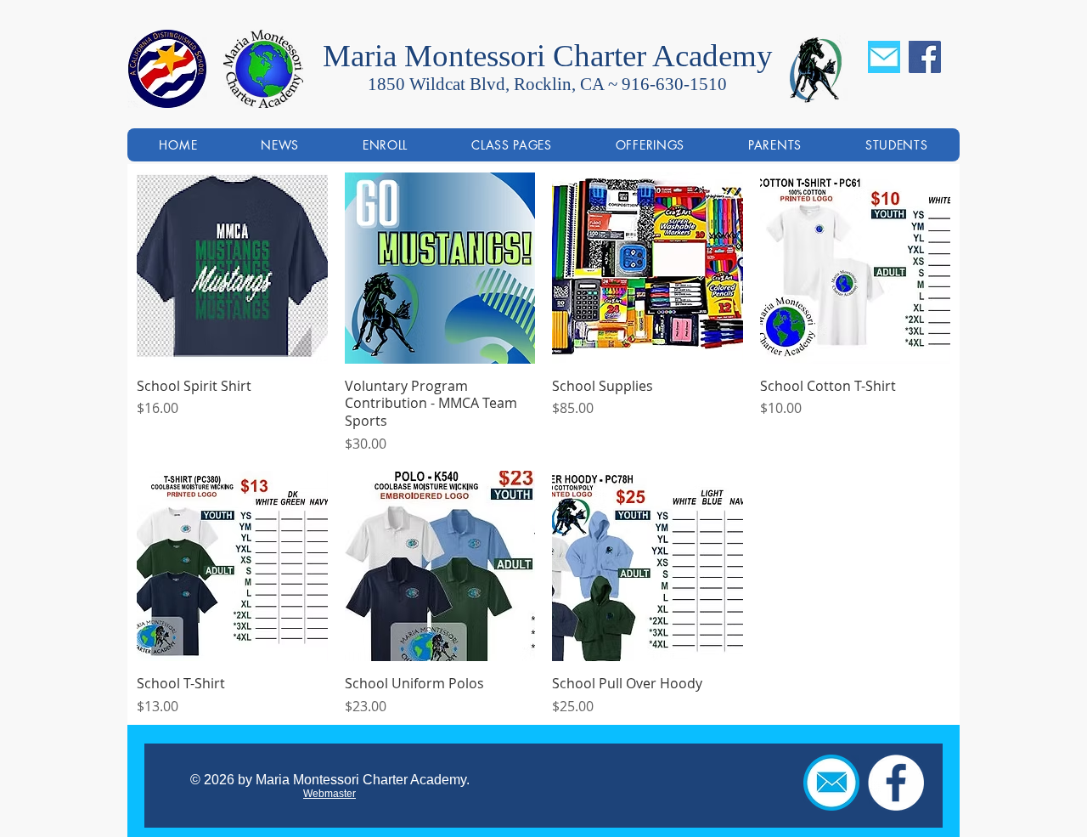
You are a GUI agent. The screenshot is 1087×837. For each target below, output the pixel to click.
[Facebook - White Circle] (896, 783)
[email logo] (831, 783)
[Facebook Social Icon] (925, 57)
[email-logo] (884, 57)
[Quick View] (232, 268)
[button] (649, 144)
